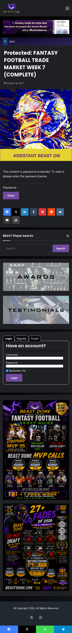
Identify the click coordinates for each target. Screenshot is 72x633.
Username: (12, 354)
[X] (16, 212)
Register (22, 338)
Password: (10, 187)
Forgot (35, 338)
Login (8, 338)
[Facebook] (7, 212)
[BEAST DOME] (11, 8)
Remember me (17, 370)
